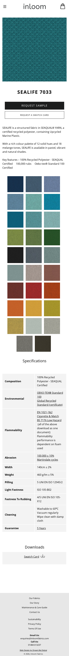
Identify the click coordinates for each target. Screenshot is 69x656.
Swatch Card (31, 556)
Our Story (34, 602)
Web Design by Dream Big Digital (33, 650)
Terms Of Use (34, 628)
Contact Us (34, 612)
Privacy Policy (34, 623)
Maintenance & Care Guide (34, 607)
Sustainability (34, 619)
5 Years (41, 528)
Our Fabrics (34, 598)
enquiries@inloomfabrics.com (34, 638)
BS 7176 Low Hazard (49, 420)
